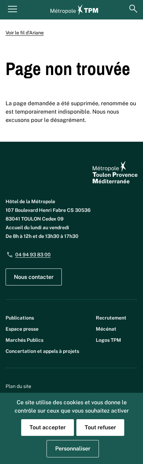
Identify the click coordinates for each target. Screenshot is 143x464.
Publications (20, 318)
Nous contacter (33, 277)
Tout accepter (48, 427)
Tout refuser (100, 427)
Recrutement (111, 318)
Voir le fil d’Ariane (25, 32)
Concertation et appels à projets (42, 351)
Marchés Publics (24, 340)
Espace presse (22, 329)
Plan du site (18, 386)
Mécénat (106, 329)
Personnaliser (72, 448)
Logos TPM (108, 340)
